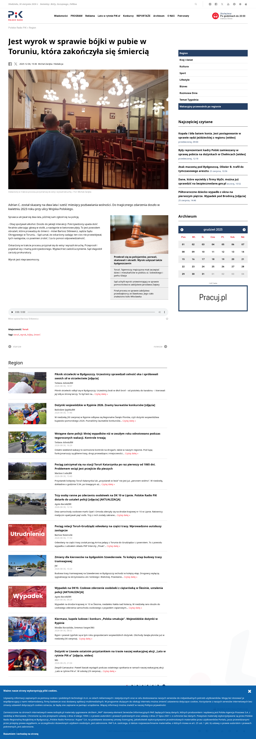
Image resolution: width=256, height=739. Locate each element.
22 (183, 266)
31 (203, 274)
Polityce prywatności (155, 705)
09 (193, 252)
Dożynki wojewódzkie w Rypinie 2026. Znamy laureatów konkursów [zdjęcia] (105, 405)
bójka (30, 334)
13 (233, 252)
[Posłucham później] (165, 319)
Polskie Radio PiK (17, 27)
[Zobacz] (213, 298)
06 (233, 244)
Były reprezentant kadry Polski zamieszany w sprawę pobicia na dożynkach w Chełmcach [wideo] (212, 154)
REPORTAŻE (143, 15)
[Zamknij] (250, 691)
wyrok (23, 334)
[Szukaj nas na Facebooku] (216, 4)
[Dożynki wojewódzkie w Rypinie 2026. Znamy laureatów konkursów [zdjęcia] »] (27, 413)
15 (183, 259)
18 (213, 259)
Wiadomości (61, 15)
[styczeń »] (244, 229)
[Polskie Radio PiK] (15, 16)
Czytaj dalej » (101, 393)
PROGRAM (76, 15)
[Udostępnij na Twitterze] (17, 64)
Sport (183, 73)
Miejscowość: (15, 329)
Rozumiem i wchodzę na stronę (20, 733)
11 (213, 252)
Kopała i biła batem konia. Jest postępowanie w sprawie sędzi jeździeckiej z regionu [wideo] (209, 137)
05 (223, 244)
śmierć (37, 334)
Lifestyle (184, 79)
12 (223, 252)
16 (193, 259)
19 (223, 259)
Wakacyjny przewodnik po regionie (200, 106)
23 (193, 266)
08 (183, 252)
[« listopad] (181, 229)
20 (233, 259)
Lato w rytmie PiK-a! (109, 15)
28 (242, 266)
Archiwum (158, 15)
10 (203, 252)
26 (223, 266)
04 (213, 244)
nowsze (158, 346)
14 (242, 252)
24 (203, 266)
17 (203, 259)
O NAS (171, 15)
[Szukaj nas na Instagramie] (210, 4)
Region (32, 27)
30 (193, 274)
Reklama (90, 15)
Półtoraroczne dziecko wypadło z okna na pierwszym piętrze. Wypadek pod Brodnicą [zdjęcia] (212, 196)
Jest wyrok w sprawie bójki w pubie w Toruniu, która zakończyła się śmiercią (78, 46)
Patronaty (183, 15)
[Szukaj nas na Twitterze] (222, 4)
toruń (16, 334)
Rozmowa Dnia (188, 93)
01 (183, 244)
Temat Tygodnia (189, 99)
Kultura (184, 66)
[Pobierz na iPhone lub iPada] (246, 4)
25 (213, 266)
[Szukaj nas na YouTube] (228, 4)
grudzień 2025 (213, 229)
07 (242, 244)
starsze (17, 346)
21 (242, 259)
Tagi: (11, 334)
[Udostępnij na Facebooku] (11, 64)
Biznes (183, 86)
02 (193, 244)
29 (183, 274)
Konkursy (128, 15)
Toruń (25, 329)
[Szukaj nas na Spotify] (234, 4)
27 (233, 266)
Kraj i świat (186, 59)
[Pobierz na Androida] (240, 4)
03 (203, 244)
